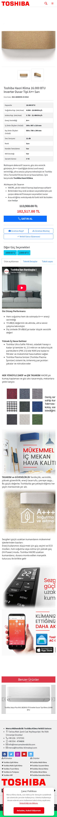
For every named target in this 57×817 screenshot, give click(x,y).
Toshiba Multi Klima (39, 762)
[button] (11, 754)
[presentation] (4, 699)
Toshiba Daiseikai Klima (41, 775)
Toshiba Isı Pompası (11, 772)
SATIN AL (26, 218)
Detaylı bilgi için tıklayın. (29, 803)
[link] (4, 754)
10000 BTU (10, 252)
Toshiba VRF (8, 775)
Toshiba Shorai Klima (40, 769)
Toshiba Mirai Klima (39, 772)
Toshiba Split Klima (10, 762)
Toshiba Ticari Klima (11, 769)
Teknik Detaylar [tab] (30, 261)
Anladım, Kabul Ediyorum (29, 810)
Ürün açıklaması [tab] (11, 261)
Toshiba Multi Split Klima (12, 765)
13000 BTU (24, 252)
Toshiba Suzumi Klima (40, 765)
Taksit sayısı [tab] (47, 261)
